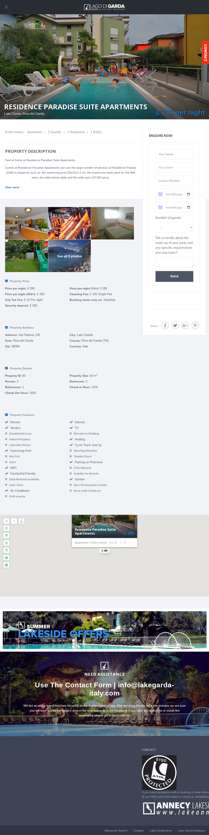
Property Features (22, 414)
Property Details (21, 368)
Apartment (34, 132)
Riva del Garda (23, 340)
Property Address (22, 327)
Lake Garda (85, 335)
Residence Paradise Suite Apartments (95, 531)
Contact (138, 830)
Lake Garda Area (161, 830)
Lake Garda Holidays (191, 830)
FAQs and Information (164, 796)
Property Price (19, 281)
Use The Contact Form (73, 685)
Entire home (14, 132)
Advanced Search (115, 830)
